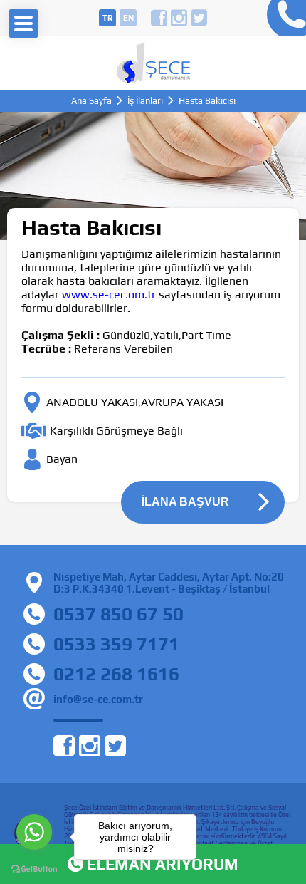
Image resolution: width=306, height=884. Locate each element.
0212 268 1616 (116, 674)
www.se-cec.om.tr (109, 294)
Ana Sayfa (91, 100)
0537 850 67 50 (118, 614)
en (128, 18)
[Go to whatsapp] (34, 832)
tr (107, 18)
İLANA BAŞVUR (185, 502)
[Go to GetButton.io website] (34, 869)
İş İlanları (145, 100)
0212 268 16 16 (283, 18)
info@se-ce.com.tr (98, 699)
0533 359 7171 (116, 644)
